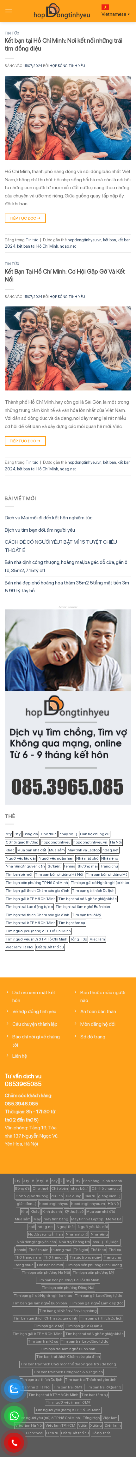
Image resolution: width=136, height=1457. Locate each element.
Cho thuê (49, 834)
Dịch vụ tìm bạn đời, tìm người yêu (40, 530)
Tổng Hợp (78, 939)
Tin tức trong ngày (85, 1257)
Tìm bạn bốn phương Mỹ (106, 874)
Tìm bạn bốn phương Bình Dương (94, 1265)
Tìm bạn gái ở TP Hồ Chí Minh (31, 899)
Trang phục (24, 1265)
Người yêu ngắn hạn (56, 858)
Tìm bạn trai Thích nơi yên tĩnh (90, 1379)
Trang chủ (109, 866)
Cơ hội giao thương (22, 842)
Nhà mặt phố (87, 858)
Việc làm (97, 939)
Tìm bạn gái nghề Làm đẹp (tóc (97, 1303)
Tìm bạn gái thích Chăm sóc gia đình (37, 890)
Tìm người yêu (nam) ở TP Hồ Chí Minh (38, 931)
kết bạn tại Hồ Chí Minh (37, 246)
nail (31, 1226)
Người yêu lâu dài (21, 858)
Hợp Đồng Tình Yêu (67, 65)
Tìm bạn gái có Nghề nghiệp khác (100, 882)
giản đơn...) (26, 1203)
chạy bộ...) (68, 834)
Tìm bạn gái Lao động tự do (98, 1295)
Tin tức (12, 33)
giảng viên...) (109, 1196)
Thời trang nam (28, 1257)
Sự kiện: (54, 866)
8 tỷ (18, 834)
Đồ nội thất (101, 1433)
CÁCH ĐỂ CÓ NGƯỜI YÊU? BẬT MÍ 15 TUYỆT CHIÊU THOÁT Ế (61, 546)
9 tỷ (77, 1181)
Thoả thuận (38, 1250)
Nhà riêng (109, 858)
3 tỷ (26, 1181)
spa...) (98, 1242)
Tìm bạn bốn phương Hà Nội (59, 874)
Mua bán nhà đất (31, 850)
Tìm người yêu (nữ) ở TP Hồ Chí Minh (36, 939)
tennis (69, 866)
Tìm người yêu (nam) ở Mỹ (68, 1402)
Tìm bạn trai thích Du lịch (41, 1379)
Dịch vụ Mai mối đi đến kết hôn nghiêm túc (48, 518)
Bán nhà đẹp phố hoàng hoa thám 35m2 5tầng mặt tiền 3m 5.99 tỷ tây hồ (67, 587)
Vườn (82, 1425)
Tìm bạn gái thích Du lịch (93, 890)
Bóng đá (30, 834)
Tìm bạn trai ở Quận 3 (103, 1387)
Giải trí (89, 1196)
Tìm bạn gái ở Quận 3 (84, 1326)
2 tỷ (17, 1181)
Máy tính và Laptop (84, 850)
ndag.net (68, 246)
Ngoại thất (66, 1226)
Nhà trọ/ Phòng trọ (74, 1242)
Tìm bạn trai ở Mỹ (86, 915)
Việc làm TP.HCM (60, 1425)
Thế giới (81, 1250)
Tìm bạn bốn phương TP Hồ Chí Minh (37, 882)
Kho (24, 1211)
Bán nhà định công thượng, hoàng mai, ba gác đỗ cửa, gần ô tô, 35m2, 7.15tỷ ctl (66, 566)
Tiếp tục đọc (25, 218)
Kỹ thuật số (74, 1211)
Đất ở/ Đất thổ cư (50, 947)
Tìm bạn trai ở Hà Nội (32, 1387)
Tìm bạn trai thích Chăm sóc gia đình (37, 915)
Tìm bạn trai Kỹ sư (43, 1341)
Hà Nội (116, 842)
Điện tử (52, 1433)
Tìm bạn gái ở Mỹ (48, 1326)
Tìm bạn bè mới (19, 874)
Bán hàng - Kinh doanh (102, 1181)
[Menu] (8, 11)
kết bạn (109, 240)
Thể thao (98, 1250)
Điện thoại (34, 1433)
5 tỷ (9, 834)
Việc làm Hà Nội (19, 947)
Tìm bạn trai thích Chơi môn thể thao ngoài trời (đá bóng (68, 1364)
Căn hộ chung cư (94, 834)
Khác (10, 850)
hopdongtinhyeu (56, 842)
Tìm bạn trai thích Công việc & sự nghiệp (68, 1372)
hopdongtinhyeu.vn (85, 240)
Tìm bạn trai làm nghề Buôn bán (83, 906)
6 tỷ (54, 1181)
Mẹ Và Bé (113, 1219)
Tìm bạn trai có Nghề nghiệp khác (88, 899)
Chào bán (59, 1188)
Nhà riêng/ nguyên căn (25, 866)
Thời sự (115, 1250)
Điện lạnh (113, 1425)
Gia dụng (74, 1196)
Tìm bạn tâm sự (72, 923)
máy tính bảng (56, 1219)
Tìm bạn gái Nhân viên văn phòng (68, 1311)
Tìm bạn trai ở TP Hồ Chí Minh (31, 923)
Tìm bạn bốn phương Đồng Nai (68, 1287)
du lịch (57, 1196)
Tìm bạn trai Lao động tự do (29, 906)
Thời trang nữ (55, 1257)
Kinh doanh (52, 1211)
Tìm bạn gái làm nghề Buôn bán (40, 1303)
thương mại (88, 866)
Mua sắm (57, 850)
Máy (37, 1219)
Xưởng (96, 1425)
